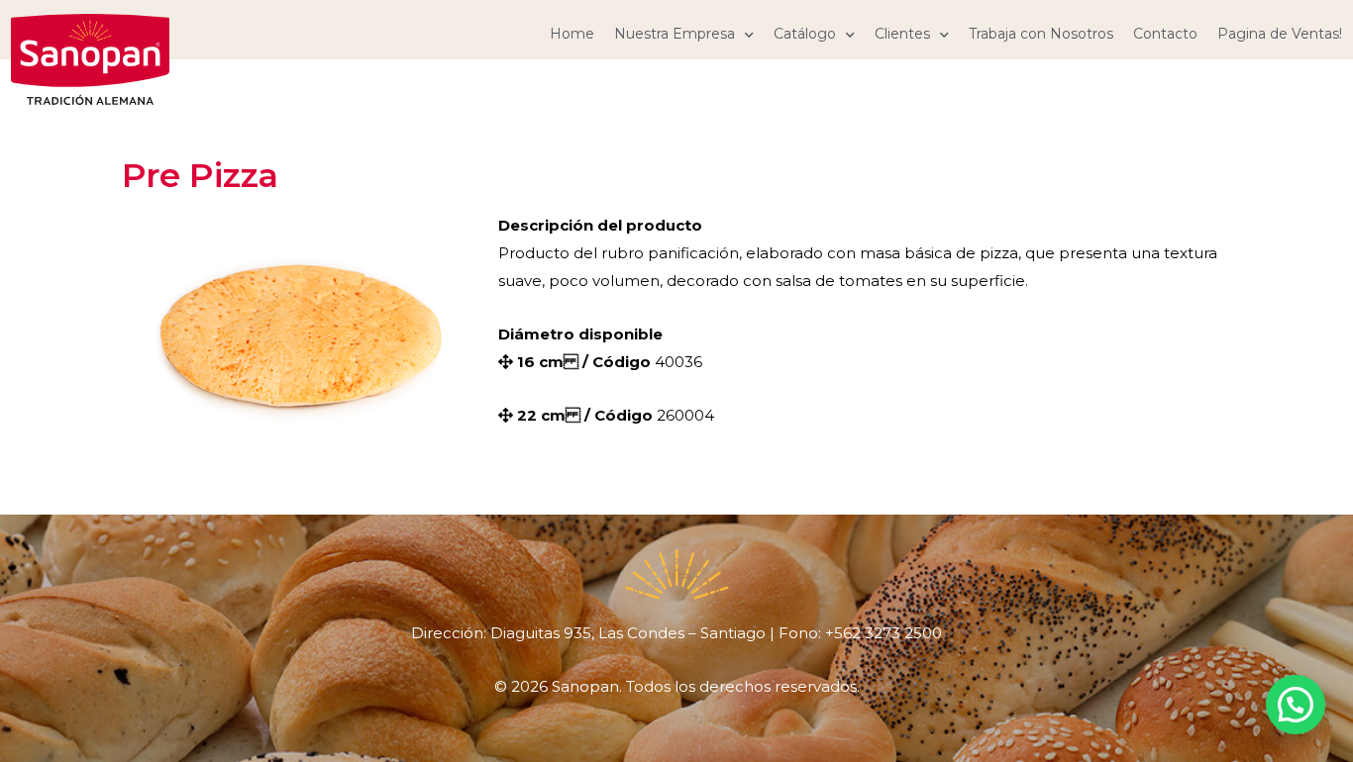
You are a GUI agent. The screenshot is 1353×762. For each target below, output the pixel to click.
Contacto (1165, 34)
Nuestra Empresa (674, 34)
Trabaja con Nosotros (1041, 34)
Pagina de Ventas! (1279, 34)
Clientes (902, 34)
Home (572, 34)
